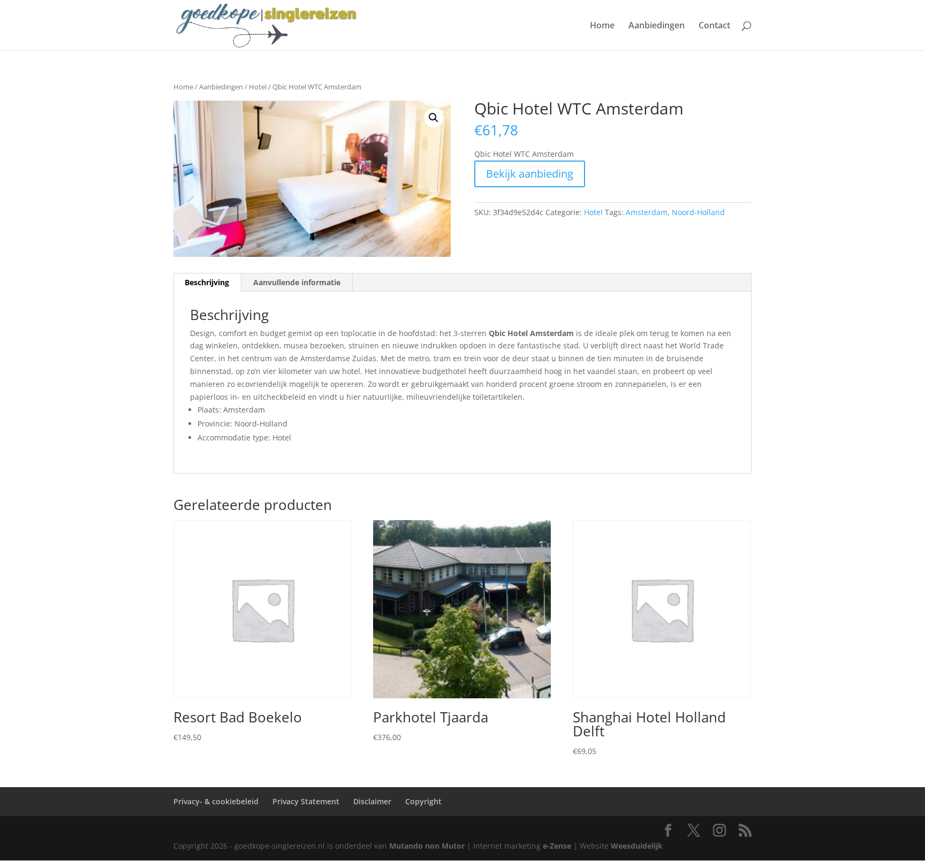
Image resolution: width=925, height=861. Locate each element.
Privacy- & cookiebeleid (216, 801)
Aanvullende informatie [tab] (296, 282)
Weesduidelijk (637, 846)
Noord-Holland (698, 212)
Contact (714, 26)
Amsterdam (647, 212)
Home (602, 26)
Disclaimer (372, 801)
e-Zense (557, 846)
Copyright (423, 801)
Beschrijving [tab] (207, 282)
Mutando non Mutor (428, 846)
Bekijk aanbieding (529, 173)
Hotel (258, 87)
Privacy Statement (305, 801)
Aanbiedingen (656, 26)
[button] (433, 117)
